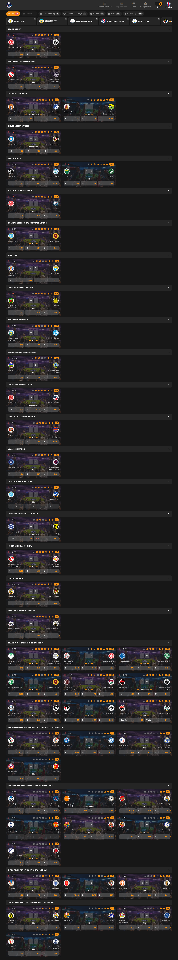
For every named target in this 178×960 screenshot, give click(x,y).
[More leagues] (170, 21)
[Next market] (60, 54)
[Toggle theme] (159, 4)
